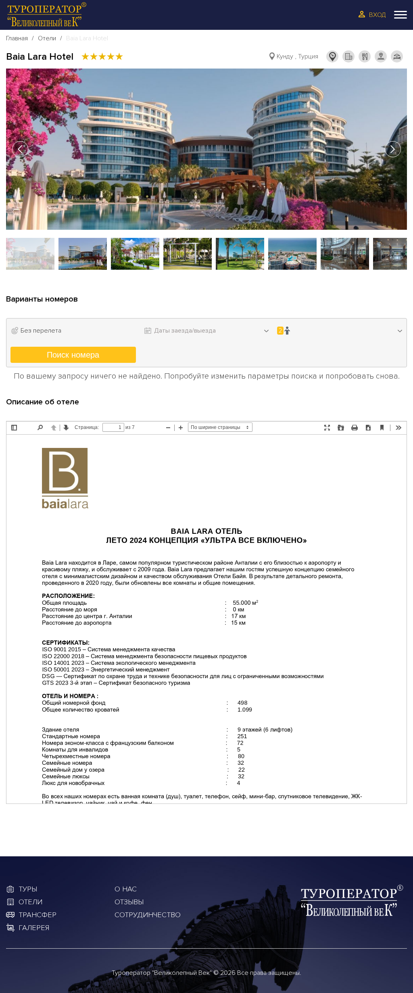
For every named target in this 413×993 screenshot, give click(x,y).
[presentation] (20, 149)
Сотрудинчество (148, 914)
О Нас (126, 889)
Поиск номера (73, 354)
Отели (47, 38)
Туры (28, 889)
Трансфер (37, 914)
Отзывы (129, 901)
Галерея (34, 927)
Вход (377, 15)
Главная (17, 38)
